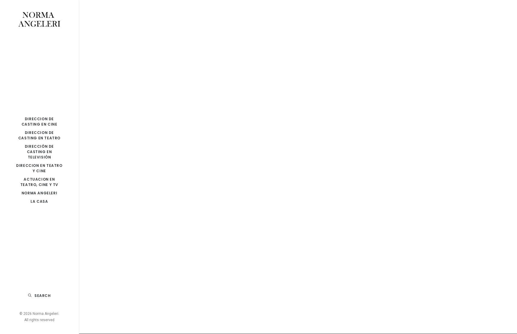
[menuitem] (39, 122)
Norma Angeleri (39, 193)
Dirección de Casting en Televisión (39, 152)
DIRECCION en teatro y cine (39, 168)
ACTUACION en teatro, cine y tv (39, 182)
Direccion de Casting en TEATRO (39, 135)
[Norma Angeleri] (39, 20)
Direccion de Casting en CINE (39, 121)
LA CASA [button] (39, 201)
